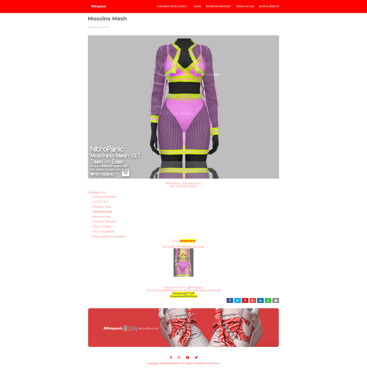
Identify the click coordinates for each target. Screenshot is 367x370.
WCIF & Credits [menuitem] (269, 6)
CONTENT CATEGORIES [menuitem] (171, 6)
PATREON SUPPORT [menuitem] (218, 6)
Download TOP (183, 293)
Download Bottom (183, 296)
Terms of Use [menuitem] (245, 6)
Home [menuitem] (197, 6)
